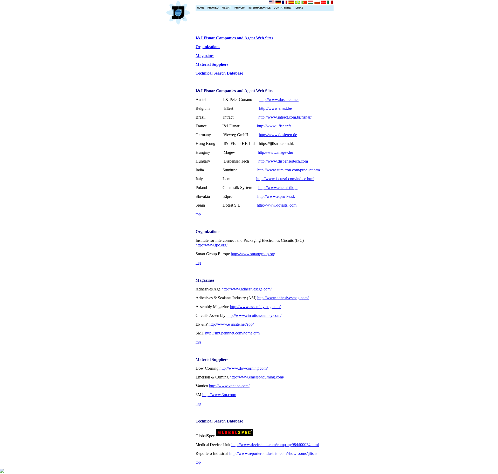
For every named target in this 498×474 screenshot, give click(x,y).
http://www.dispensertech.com (283, 161)
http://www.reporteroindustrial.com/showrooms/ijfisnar (274, 453)
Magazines (205, 55)
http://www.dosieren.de (278, 135)
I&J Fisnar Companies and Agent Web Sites (234, 38)
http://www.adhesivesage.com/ (247, 289)
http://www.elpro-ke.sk (276, 196)
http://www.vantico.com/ (229, 386)
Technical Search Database (219, 73)
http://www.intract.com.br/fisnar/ (285, 117)
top (198, 214)
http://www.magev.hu (275, 152)
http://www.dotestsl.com (276, 205)
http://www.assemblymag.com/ (255, 306)
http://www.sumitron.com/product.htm (288, 170)
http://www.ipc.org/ (211, 245)
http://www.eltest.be (275, 108)
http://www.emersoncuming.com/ (257, 377)
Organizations (208, 47)
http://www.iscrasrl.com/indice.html (285, 179)
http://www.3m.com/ (219, 394)
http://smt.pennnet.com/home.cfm (232, 333)
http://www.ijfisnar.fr (274, 126)
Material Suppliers (212, 64)
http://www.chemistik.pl (278, 187)
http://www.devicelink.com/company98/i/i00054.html (275, 444)
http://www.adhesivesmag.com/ (283, 298)
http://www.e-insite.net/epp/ (231, 324)
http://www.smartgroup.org (253, 254)
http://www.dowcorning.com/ (243, 368)
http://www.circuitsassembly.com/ (253, 315)
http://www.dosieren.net (279, 99)
